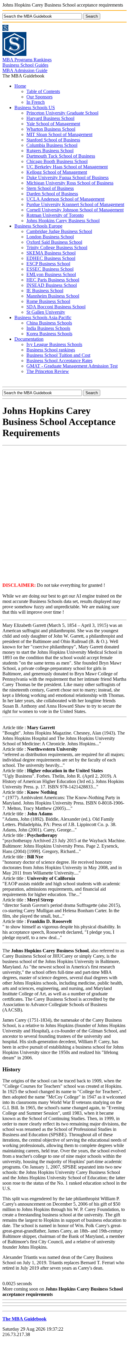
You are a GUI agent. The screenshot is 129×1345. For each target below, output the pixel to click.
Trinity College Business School (56, 247)
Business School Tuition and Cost (58, 355)
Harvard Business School (50, 118)
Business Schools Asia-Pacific (42, 317)
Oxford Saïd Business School (54, 242)
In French (35, 102)
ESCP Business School (48, 263)
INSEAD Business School (51, 285)
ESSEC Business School (50, 269)
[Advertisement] (64, 513)
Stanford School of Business (53, 139)
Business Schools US (34, 107)
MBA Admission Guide (24, 70)
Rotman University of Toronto (55, 215)
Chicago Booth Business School (57, 161)
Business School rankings (50, 349)
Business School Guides (25, 65)
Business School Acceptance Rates (59, 360)
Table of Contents (43, 91)
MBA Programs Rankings (27, 59)
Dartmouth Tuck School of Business (60, 156)
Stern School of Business (50, 188)
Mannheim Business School (52, 295)
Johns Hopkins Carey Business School (63, 220)
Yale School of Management (53, 123)
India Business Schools (48, 328)
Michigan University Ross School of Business (69, 182)
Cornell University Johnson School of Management (75, 209)
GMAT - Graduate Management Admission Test (72, 365)
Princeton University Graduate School (62, 112)
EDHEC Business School (50, 258)
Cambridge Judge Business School (59, 231)
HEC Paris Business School (52, 279)
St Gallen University (45, 312)
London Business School (50, 236)
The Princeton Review (47, 371)
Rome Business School (48, 301)
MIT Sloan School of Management (59, 134)
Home (20, 86)
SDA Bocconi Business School (56, 306)
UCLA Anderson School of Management (65, 199)
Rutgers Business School (50, 150)
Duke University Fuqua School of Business (67, 177)
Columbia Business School (51, 145)
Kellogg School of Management (56, 172)
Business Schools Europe (38, 226)
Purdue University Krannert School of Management (75, 204)
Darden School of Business (52, 193)
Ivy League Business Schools (54, 344)
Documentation (29, 339)
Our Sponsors (39, 96)
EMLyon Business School (51, 274)
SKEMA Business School (51, 252)
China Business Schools (49, 322)
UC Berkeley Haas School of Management (67, 166)
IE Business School (44, 290)
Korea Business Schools (49, 333)
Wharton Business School (50, 129)
